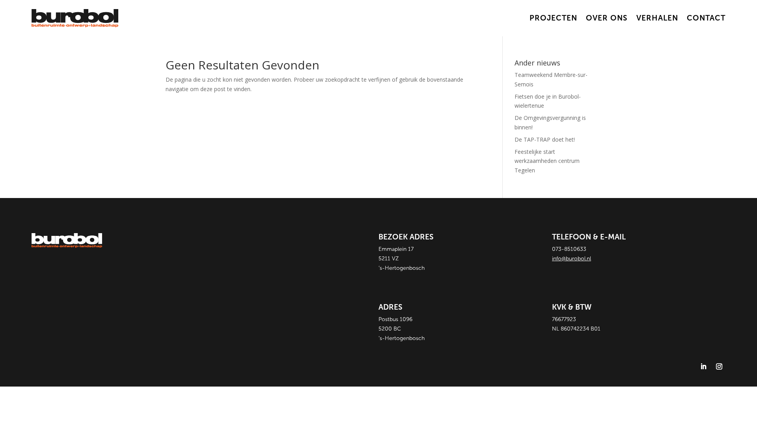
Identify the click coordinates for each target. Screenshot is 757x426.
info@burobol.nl (571, 258)
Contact (706, 17)
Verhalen (657, 17)
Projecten (553, 17)
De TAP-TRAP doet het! (545, 139)
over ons (607, 17)
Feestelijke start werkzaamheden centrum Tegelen (547, 161)
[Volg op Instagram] (719, 366)
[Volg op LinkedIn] (703, 366)
